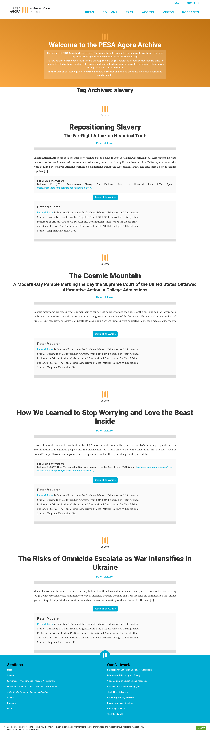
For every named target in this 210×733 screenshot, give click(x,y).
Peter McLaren (105, 143)
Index (9, 708)
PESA (176, 3)
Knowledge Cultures (116, 708)
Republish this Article (105, 197)
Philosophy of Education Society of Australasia (129, 670)
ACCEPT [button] (201, 728)
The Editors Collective (117, 692)
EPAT (129, 12)
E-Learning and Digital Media (120, 697)
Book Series (32, 686)
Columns (109, 12)
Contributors (192, 3)
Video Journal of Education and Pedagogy (127, 681)
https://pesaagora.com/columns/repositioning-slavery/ (64, 187)
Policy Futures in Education (120, 703)
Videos (168, 12)
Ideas (89, 12)
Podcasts (190, 12)
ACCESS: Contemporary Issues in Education (28, 692)
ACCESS (148, 12)
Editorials (31, 681)
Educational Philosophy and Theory (123, 675)
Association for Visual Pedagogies (123, 686)
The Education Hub (116, 714)
